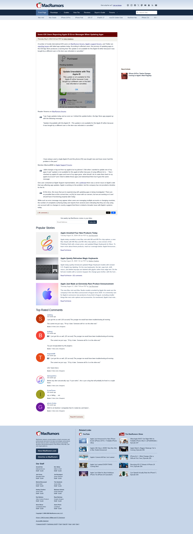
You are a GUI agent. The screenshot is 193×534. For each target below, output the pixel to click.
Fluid (60, 524)
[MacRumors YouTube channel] (145, 5)
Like (58, 326)
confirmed (82, 183)
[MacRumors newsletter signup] (156, 5)
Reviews (87, 12)
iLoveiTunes (51, 390)
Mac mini (41, 17)
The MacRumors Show (134, 434)
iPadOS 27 (100, 17)
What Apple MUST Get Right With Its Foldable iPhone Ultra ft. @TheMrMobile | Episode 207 (143, 441)
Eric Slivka (57, 467)
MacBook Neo (132, 17)
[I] (40, 398)
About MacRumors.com (47, 451)
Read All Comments (76, 417)
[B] (40, 339)
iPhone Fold (79, 17)
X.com (41, 470)
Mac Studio (52, 17)
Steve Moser (39, 504)
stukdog (50, 315)
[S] (40, 323)
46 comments (43, 213)
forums (78, 44)
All (155, 17)
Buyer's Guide (100, 12)
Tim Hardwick (58, 482)
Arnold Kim (39, 467)
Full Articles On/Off (52, 524)
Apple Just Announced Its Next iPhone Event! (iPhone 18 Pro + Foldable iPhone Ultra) (103, 441)
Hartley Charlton (94, 261)
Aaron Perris (57, 504)
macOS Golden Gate (116, 17)
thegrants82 (51, 354)
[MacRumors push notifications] (149, 5)
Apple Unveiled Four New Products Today (79, 233)
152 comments (77, 275)
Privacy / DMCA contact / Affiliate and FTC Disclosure (50, 517)
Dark (77, 524)
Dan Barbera (39, 497)
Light (73, 524)
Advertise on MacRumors (48, 457)
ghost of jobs (51, 403)
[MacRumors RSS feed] (152, 5)
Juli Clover (39, 474)
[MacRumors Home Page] (50, 5)
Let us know (117, 5)
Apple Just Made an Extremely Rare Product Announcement (87, 284)
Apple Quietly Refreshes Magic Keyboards (79, 258)
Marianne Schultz (59, 489)
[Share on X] (108, 213)
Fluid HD (65, 524)
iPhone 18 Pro (65, 17)
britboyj (49, 331)
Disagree (62, 326)
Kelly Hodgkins (68, 39)
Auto (70, 524)
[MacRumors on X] (138, 5)
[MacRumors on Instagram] (131, 5)
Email (37, 470)
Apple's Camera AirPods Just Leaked (102, 457)
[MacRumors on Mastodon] (142, 5)
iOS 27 (90, 17)
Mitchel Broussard (41, 482)
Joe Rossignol (93, 235)
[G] (40, 411)
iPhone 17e (145, 17)
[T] (40, 361)
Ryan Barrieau (58, 497)
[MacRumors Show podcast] (128, 5)
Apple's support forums (93, 44)
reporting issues (43, 46)
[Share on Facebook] (113, 213)
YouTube (86, 434)
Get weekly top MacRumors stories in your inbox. (77, 218)
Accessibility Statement (42, 521)
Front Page (42, 12)
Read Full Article (66, 250)
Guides (66, 12)
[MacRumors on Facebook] (135, 5)
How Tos (76, 12)
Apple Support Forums (64, 165)
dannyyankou (51, 376)
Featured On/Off (41, 524)
